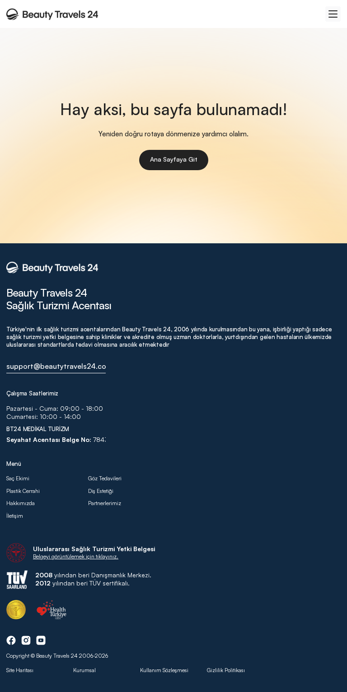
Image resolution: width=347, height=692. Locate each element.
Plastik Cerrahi (23, 491)
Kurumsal (84, 670)
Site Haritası (19, 670)
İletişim (14, 515)
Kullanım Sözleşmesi (164, 670)
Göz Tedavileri (105, 478)
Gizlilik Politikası (226, 670)
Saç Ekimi (17, 478)
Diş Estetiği (100, 491)
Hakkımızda (21, 503)
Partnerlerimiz (104, 503)
